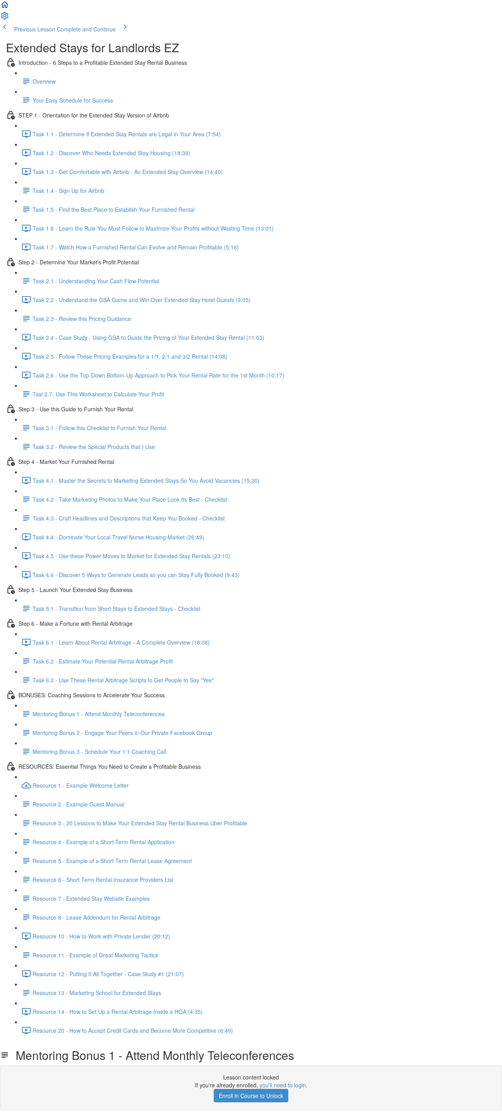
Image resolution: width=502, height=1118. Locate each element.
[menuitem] (4, 18)
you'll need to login (283, 1085)
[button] (4, 7)
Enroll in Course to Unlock (251, 1096)
